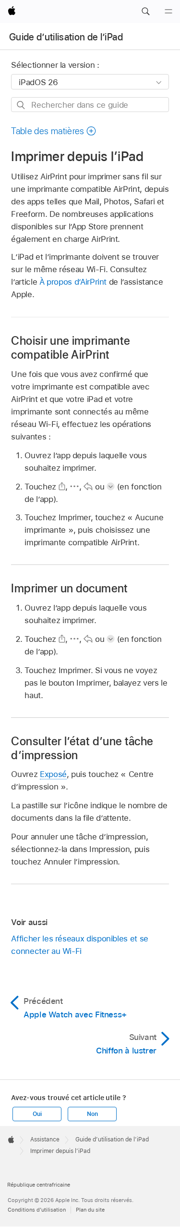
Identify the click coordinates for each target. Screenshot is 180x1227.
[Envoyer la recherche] (21, 105)
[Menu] (168, 11)
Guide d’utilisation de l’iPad (66, 37)
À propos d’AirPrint (73, 282)
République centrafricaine (38, 1184)
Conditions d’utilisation (37, 1209)
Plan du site (90, 1209)
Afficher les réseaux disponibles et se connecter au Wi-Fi (79, 945)
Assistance (45, 1139)
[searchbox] (89, 104)
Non (92, 1114)
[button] (145, 11)
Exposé (53, 774)
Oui (37, 1114)
